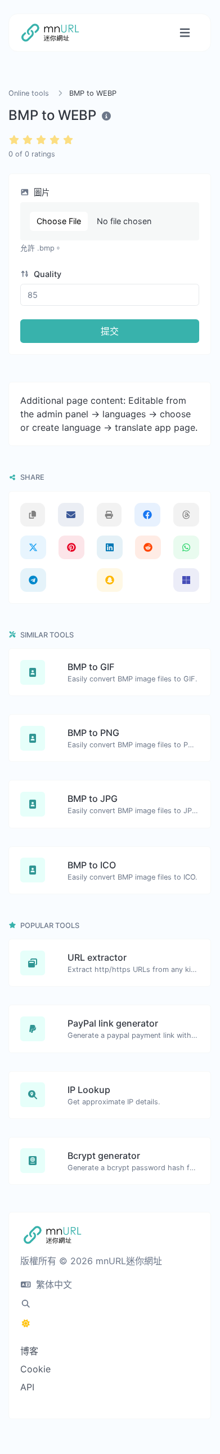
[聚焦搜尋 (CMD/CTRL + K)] (26, 1303)
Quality (46, 274)
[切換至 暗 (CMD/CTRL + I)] (26, 1323)
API (27, 1387)
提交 (110, 331)
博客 (29, 1351)
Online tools (28, 93)
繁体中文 (52, 1284)
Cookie (35, 1369)
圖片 (41, 192)
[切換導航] (184, 33)
